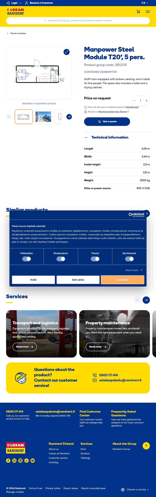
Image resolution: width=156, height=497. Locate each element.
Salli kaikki (122, 279)
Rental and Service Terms (113, 112)
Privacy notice (52, 488)
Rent (83, 449)
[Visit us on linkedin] (20, 460)
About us (53, 449)
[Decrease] (134, 101)
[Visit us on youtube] (32, 460)
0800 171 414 (108, 375)
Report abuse (71, 488)
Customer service (58, 458)
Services (86, 443)
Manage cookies (15, 492)
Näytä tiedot (131, 270)
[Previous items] (9, 116)
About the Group (124, 443)
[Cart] (138, 12)
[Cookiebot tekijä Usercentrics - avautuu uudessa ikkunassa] (131, 215)
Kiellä (33, 279)
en (143, 3)
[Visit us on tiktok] (26, 460)
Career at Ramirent (59, 453)
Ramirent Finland (61, 443)
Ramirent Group (121, 449)
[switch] (61, 258)
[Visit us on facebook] (8, 460)
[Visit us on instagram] (14, 460)
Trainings (85, 458)
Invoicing (53, 462)
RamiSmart (132, 107)
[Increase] (146, 101)
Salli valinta (78, 279)
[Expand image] (67, 52)
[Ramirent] (15, 12)
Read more (41, 334)
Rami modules (18, 33)
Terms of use (35, 488)
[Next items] (69, 116)
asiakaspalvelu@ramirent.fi (120, 380)
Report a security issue (93, 488)
